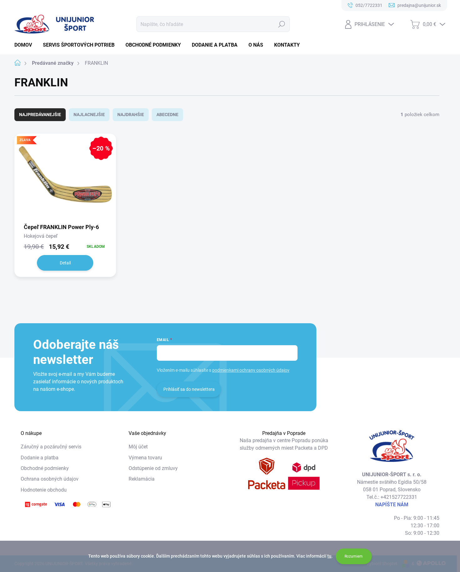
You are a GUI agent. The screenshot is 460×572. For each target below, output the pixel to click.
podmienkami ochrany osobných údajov (250, 370)
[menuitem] (25, 45)
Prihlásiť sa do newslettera (189, 389)
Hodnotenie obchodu (44, 490)
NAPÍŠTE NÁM (391, 505)
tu (329, 556)
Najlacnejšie (89, 114)
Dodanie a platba (40, 458)
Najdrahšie (130, 114)
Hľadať (282, 24)
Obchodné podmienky (45, 468)
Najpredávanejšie (40, 114)
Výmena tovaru (145, 458)
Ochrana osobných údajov (50, 479)
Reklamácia (142, 479)
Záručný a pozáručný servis (51, 447)
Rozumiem (354, 556)
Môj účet (138, 447)
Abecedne (167, 114)
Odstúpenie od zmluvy (153, 468)
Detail (65, 262)
